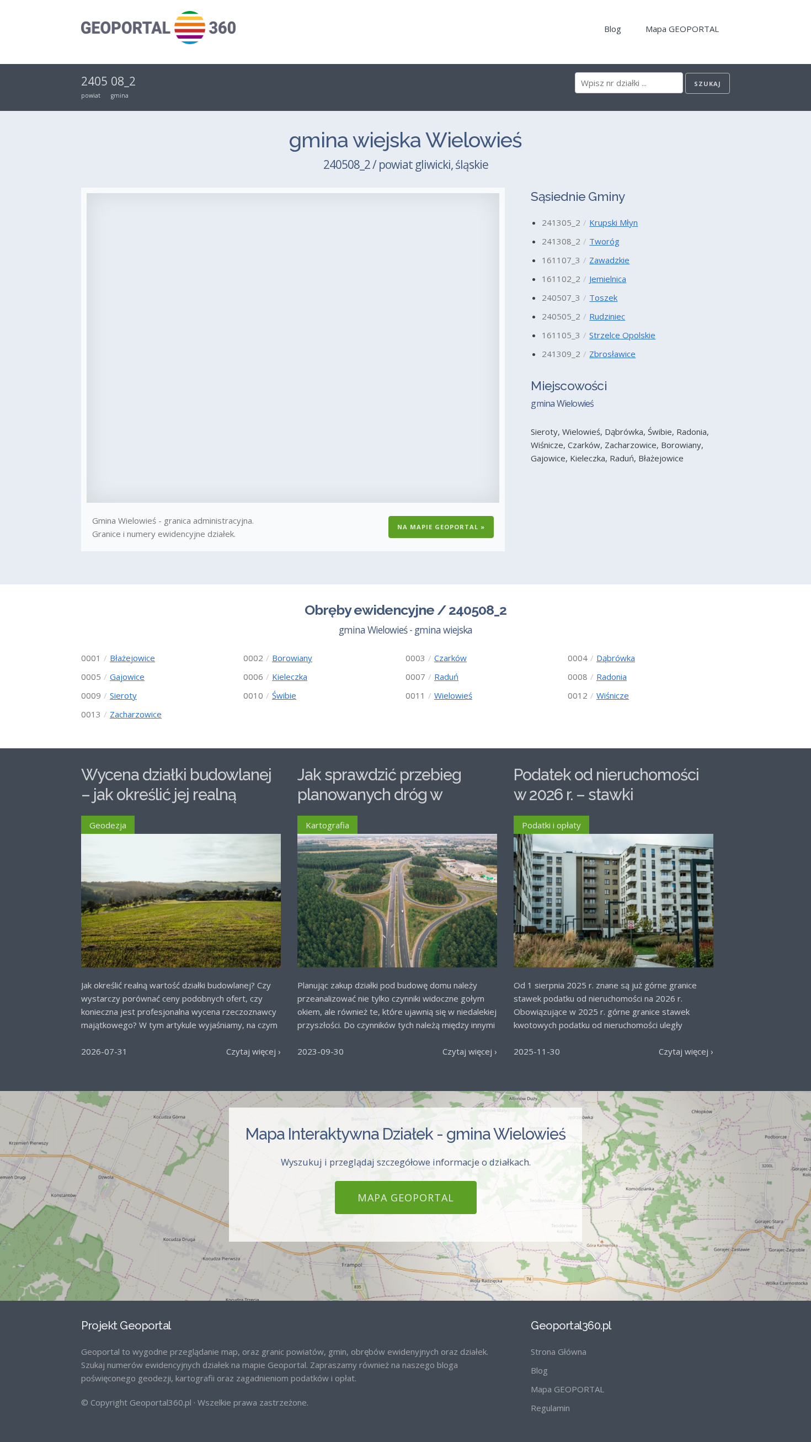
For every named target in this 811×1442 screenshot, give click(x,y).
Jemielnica (607, 278)
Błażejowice (132, 657)
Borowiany (292, 657)
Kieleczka (289, 676)
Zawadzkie (609, 259)
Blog (612, 28)
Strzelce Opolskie (622, 334)
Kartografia (327, 825)
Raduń (446, 676)
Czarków (450, 657)
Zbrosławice (612, 353)
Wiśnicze (612, 695)
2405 (94, 81)
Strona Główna (558, 1351)
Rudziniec (607, 316)
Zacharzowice (136, 714)
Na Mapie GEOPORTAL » (441, 527)
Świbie (284, 695)
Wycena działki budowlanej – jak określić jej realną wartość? (176, 794)
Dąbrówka (615, 657)
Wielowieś (453, 695)
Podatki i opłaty (551, 825)
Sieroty (123, 695)
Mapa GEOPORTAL (682, 28)
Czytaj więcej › (253, 1051)
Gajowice (127, 676)
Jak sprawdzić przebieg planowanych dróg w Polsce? (379, 794)
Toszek (603, 297)
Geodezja (107, 825)
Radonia (611, 676)
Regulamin (550, 1407)
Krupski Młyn (613, 222)
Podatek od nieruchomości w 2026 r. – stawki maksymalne (606, 794)
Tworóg (604, 241)
